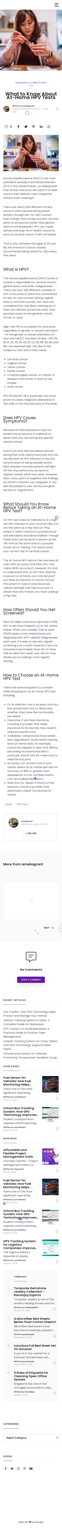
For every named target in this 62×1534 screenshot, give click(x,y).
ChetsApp (38, 1522)
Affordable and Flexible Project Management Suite (40, 894)
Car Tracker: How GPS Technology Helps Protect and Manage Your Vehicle (29, 1014)
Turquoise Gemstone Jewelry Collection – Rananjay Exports (30, 1292)
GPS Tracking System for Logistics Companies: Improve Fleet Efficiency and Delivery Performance (19, 1245)
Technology (33, 887)
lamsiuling (29, 1392)
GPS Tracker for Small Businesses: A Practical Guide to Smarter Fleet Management (26, 1032)
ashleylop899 (31, 1307)
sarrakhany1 (20, 1097)
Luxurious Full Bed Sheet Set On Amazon (35, 1347)
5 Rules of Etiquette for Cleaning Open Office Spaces (31, 1376)
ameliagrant (29, 106)
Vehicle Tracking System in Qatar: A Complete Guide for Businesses (26, 1022)
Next (46, 928)
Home (31, 85)
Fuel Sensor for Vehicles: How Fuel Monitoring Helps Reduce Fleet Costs (17, 1081)
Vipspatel (31, 913)
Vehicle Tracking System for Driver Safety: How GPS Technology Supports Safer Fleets (30, 1045)
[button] (57, 5)
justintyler (29, 1334)
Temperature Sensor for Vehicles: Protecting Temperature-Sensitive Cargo (30, 1055)
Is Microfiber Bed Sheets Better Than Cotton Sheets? (35, 1320)
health (9, 804)
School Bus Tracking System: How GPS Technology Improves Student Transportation (20, 1112)
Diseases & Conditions (31, 82)
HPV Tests (22, 804)
